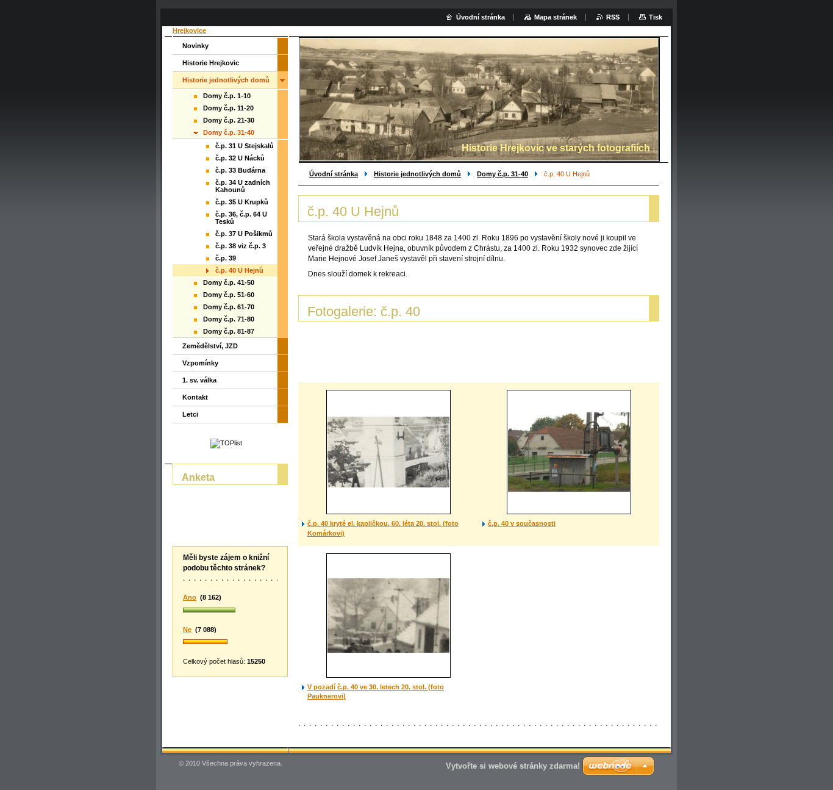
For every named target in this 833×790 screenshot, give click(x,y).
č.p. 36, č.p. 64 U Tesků (241, 217)
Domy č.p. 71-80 (228, 319)
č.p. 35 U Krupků (241, 202)
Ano (189, 597)
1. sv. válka (199, 380)
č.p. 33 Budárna (240, 170)
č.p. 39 (225, 258)
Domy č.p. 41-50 (228, 282)
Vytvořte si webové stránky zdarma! (513, 765)
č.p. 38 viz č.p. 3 (240, 246)
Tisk (655, 17)
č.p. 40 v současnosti (522, 523)
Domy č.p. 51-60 (228, 294)
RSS (613, 17)
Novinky (195, 45)
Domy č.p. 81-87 (228, 331)
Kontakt (195, 397)
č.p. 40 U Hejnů (239, 270)
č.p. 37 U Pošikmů (244, 233)
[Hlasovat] (230, 611)
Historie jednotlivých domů (417, 174)
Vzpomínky (200, 363)
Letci (190, 414)
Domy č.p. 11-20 (228, 108)
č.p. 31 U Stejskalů (244, 145)
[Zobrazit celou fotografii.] (388, 452)
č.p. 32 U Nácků (240, 158)
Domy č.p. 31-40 (502, 174)
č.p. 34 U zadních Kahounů (242, 186)
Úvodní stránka (333, 174)
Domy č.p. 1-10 (227, 95)
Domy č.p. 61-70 (228, 307)
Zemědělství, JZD (210, 346)
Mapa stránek (555, 17)
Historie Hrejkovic (210, 62)
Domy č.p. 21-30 (228, 120)
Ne (187, 629)
